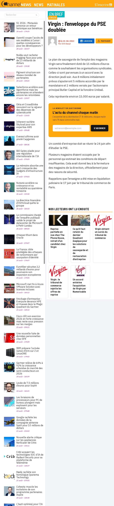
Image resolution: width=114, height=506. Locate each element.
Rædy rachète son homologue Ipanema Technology (27, 475)
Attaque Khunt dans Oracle (27, 236)
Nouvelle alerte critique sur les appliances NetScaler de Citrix (29, 440)
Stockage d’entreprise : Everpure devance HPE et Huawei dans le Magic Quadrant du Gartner (29, 302)
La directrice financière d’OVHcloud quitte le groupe (28, 203)
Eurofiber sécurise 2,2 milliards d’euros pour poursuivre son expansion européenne (28, 270)
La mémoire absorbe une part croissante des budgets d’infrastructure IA (29, 169)
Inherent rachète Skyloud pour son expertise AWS (25, 124)
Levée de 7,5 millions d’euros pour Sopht (27, 384)
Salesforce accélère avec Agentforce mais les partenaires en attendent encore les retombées (29, 91)
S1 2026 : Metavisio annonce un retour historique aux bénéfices (29, 26)
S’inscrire (102, 5)
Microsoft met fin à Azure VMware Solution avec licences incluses (29, 287)
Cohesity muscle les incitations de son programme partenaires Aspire (29, 490)
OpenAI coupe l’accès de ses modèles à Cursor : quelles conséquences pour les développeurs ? (29, 41)
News (38, 5)
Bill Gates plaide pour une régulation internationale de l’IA (28, 153)
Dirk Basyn (66, 43)
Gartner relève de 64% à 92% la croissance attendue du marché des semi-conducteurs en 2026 (29, 368)
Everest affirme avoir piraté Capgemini (27, 138)
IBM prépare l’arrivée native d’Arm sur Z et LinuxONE (28, 351)
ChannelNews (16, 4)
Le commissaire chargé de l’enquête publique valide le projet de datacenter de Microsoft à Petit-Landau (29, 220)
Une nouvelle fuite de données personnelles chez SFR (28, 336)
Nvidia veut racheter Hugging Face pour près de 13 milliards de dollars (29, 59)
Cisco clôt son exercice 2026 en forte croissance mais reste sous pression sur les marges (29, 320)
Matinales (56, 5)
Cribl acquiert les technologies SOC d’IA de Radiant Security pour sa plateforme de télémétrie (29, 457)
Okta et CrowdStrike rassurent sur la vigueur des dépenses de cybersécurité (29, 108)
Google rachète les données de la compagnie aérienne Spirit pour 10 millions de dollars (29, 422)
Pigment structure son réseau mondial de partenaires (28, 75)
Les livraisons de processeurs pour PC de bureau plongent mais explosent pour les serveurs (29, 402)
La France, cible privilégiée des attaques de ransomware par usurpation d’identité (29, 253)
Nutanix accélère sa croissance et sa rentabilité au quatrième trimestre (29, 186)
